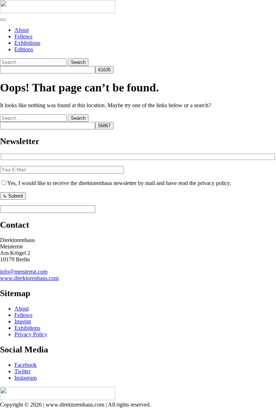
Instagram (25, 378)
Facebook (25, 365)
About (21, 30)
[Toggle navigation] (3, 20)
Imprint (22, 321)
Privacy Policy (30, 334)
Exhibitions (27, 43)
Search (78, 62)
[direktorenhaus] (57, 11)
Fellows (23, 36)
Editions (23, 49)
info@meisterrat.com (23, 272)
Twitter (22, 371)
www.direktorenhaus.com (29, 278)
